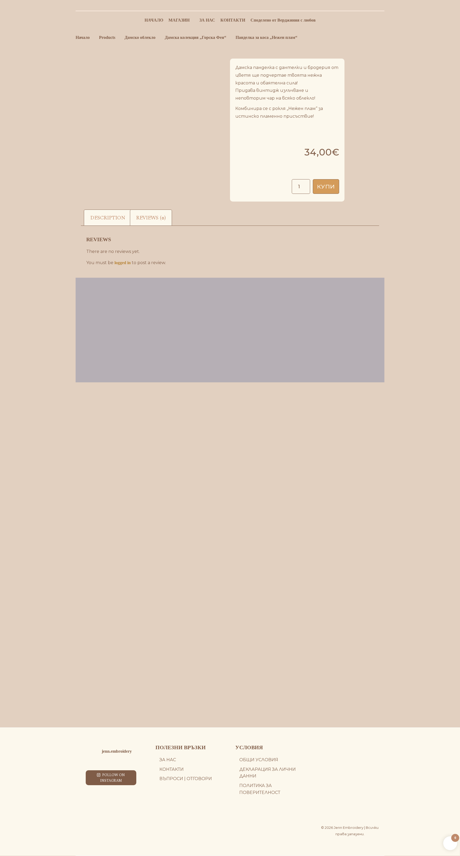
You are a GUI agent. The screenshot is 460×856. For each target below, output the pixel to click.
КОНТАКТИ (232, 20)
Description (107, 218)
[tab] (108, 218)
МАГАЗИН (179, 20)
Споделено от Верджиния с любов (283, 20)
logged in (122, 262)
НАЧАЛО (154, 20)
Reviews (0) (151, 218)
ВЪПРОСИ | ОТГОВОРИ (185, 778)
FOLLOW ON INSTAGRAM (112, 778)
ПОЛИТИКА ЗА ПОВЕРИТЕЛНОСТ (259, 789)
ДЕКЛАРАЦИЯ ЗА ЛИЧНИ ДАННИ (267, 773)
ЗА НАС (207, 20)
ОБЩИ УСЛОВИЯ (258, 759)
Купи (326, 186)
